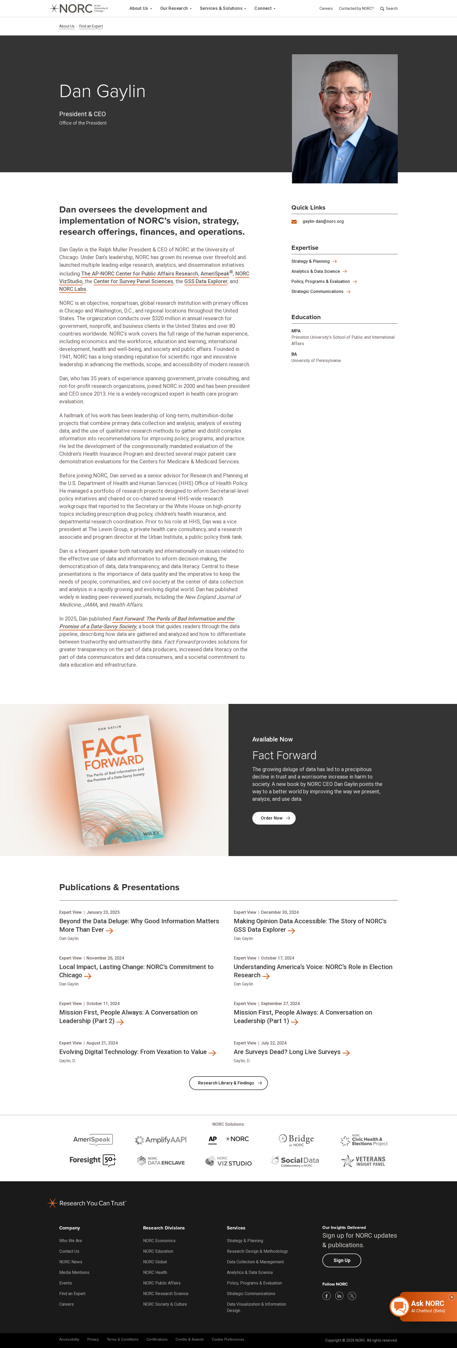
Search (392, 8)
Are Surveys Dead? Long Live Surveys (287, 1052)
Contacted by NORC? (356, 8)
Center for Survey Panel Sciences (133, 281)
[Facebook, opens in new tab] (326, 1296)
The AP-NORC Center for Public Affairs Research (139, 273)
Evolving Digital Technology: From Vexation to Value (133, 1052)
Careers (326, 8)
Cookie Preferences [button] (228, 1339)
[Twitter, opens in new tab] (352, 1296)
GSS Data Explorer (205, 281)
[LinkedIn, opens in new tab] (339, 1296)
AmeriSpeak (214, 273)
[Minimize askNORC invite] (452, 1297)
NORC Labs (72, 289)
